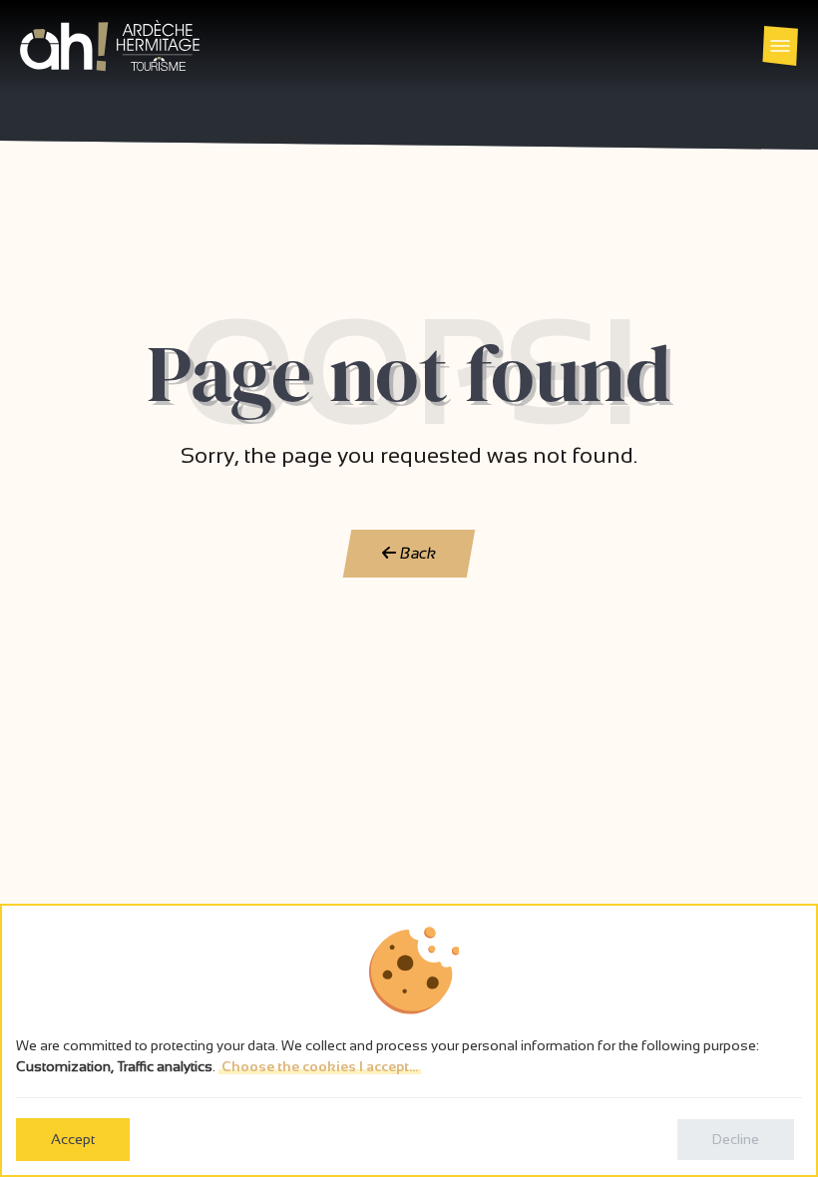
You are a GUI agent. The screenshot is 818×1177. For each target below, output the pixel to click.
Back (416, 553)
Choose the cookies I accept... (319, 1066)
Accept (73, 1139)
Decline (735, 1139)
